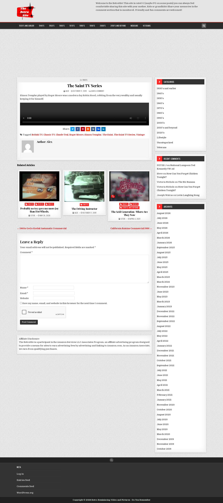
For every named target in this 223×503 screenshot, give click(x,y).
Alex (67, 91)
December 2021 (165, 350)
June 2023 (162, 292)
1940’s (41, 25)
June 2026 (162, 223)
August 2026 (164, 213)
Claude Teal (62, 134)
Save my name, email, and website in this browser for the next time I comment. (64, 303)
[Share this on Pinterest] (83, 129)
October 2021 (164, 360)
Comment (26, 252)
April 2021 (162, 385)
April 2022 (162, 341)
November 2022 (165, 316)
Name (24, 287)
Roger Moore (76, 134)
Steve (33, 215)
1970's (40, 204)
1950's (160, 98)
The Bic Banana (186, 182)
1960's (85, 80)
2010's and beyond (130, 207)
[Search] (204, 26)
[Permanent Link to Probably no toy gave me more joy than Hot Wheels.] (39, 186)
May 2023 (162, 296)
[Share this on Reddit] (88, 129)
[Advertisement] (111, 52)
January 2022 (164, 346)
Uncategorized (165, 142)
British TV (37, 134)
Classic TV (49, 134)
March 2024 (163, 282)
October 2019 (164, 449)
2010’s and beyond (118, 25)
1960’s (62, 25)
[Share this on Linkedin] (103, 129)
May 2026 (162, 228)
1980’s (82, 25)
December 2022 (165, 311)
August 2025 (163, 252)
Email (24, 293)
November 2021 (165, 355)
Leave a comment (97, 91)
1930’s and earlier (26, 25)
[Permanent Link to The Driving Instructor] (84, 186)
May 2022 (162, 336)
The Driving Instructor (84, 208)
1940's (160, 93)
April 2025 (162, 272)
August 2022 (164, 326)
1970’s (72, 25)
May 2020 (162, 429)
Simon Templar (92, 134)
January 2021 (164, 400)
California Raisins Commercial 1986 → (131, 228)
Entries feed (23, 480)
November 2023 (165, 287)
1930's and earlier (166, 88)
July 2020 (162, 419)
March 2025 (163, 277)
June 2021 (162, 375)
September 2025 (166, 247)
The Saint (108, 134)
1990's (160, 118)
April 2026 (162, 233)
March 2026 (163, 238)
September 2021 (165, 365)
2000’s (103, 25)
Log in (20, 474)
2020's (160, 132)
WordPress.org (25, 492)
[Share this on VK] (93, 129)
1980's (50, 204)
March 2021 (163, 390)
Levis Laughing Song (188, 195)
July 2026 (162, 218)
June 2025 (162, 262)
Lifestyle (161, 137)
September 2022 (166, 321)
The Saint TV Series (84, 85)
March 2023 (163, 301)
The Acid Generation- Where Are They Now (129, 213)
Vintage (140, 134)
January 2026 (164, 242)
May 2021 (162, 380)
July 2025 (162, 257)
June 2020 (163, 424)
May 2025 (162, 267)
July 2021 (162, 370)
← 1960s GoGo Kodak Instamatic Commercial (41, 228)
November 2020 (166, 405)
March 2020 (163, 434)
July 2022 (162, 331)
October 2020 (164, 409)
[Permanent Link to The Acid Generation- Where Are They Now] (129, 186)
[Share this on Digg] (98, 129)
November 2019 (165, 444)
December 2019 (165, 439)
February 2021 (164, 395)
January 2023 (164, 306)
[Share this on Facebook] (78, 129)
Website (24, 298)
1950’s (51, 25)
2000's (161, 123)
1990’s (92, 25)
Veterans (147, 25)
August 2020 (164, 414)
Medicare (134, 25)
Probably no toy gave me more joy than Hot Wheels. (39, 210)
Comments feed (25, 486)
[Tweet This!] (72, 129)
